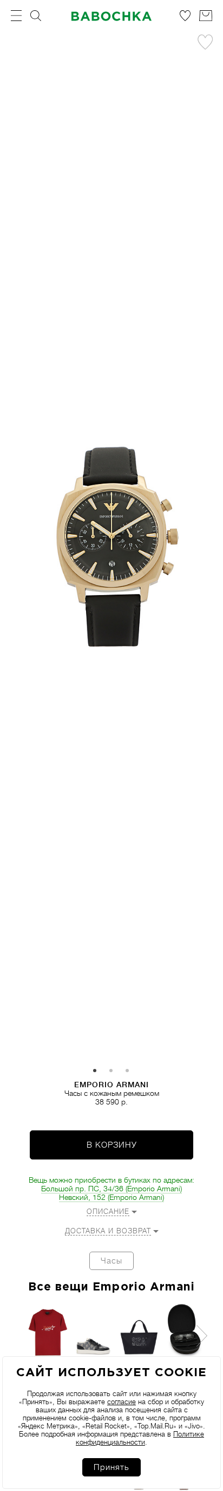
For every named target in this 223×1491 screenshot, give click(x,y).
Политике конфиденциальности (140, 1438)
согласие (121, 1402)
